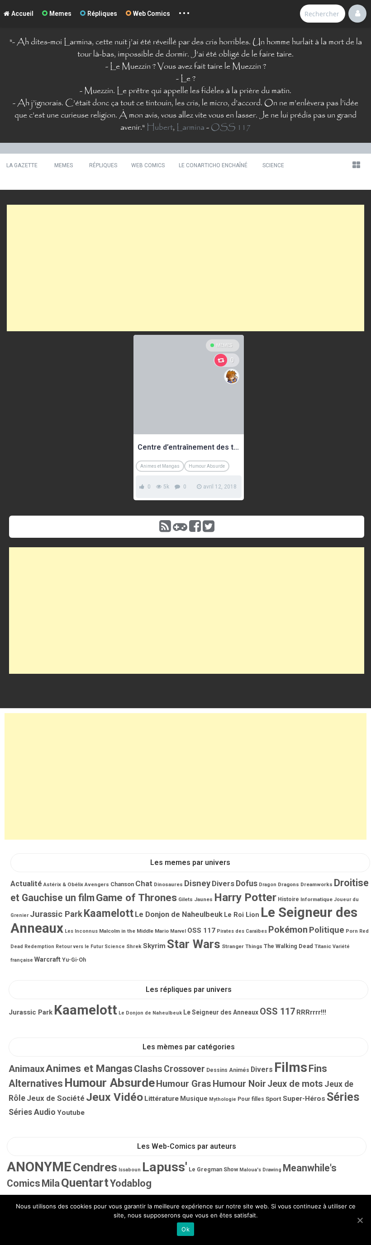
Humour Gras (183, 1083)
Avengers (97, 884)
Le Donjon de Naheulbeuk (179, 914)
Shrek (134, 946)
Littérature (161, 1099)
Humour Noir (239, 1083)
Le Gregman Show (213, 1169)
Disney (197, 883)
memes (224, 345)
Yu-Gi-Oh (74, 960)
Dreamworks (316, 884)
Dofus (246, 883)
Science (273, 165)
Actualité (26, 883)
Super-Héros (304, 1099)
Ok (185, 1229)
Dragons (288, 884)
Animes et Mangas (160, 466)
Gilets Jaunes (195, 899)
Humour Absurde (207, 466)
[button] (356, 165)
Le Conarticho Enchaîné (213, 165)
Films (290, 1067)
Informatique (316, 899)
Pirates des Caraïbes (242, 931)
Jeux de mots (295, 1084)
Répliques (102, 13)
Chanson (122, 884)
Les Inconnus (81, 931)
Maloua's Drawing (260, 1170)
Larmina (190, 127)
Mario (162, 931)
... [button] (184, 11)
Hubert (160, 127)
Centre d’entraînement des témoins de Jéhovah (189, 447)
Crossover (184, 1069)
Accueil (22, 13)
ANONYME (39, 1167)
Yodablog (131, 1183)
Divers (223, 883)
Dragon (267, 885)
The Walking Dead (288, 946)
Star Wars (193, 944)
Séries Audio (32, 1112)
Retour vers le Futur (79, 946)
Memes (60, 13)
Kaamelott (108, 913)
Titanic (322, 946)
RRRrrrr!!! (311, 1012)
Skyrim (154, 946)
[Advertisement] (185, 268)
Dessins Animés (227, 1070)
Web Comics (151, 13)
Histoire (288, 899)
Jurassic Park (56, 914)
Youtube (71, 1113)
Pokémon (288, 929)
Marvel (178, 931)
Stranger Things (242, 946)
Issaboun (130, 1170)
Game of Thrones (136, 898)
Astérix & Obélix (63, 884)
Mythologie (222, 1099)
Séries (343, 1097)
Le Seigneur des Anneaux (220, 1012)
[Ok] (359, 1220)
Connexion (357, 14)
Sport (273, 1098)
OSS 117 (231, 127)
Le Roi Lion (241, 915)
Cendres (95, 1167)
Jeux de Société (56, 1098)
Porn (352, 931)
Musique (194, 1098)
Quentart (85, 1182)
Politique (326, 930)
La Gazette (22, 165)
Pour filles (251, 1099)
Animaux (26, 1068)
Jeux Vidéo (114, 1097)
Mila (51, 1183)
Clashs (148, 1068)
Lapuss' (164, 1167)
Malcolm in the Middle (126, 931)
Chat (143, 883)
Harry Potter (245, 897)
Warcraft (47, 959)
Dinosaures (168, 884)
